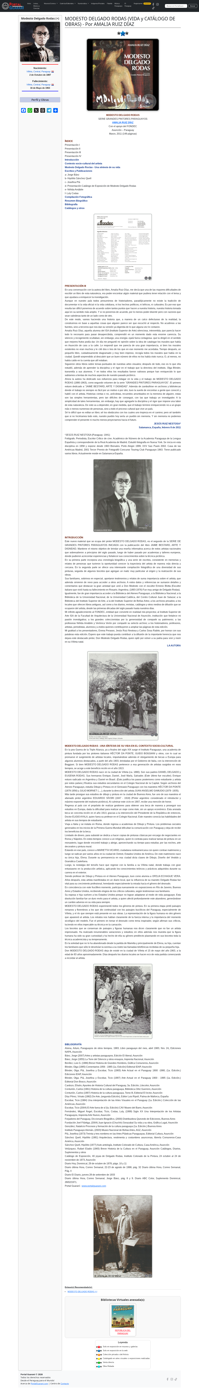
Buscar (192, 6)
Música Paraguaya (118, 5)
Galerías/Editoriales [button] (67, 3)
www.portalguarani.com (94, 1186)
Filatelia (109, 3)
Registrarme (142, 3)
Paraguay (46, 71)
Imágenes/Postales (98, 3)
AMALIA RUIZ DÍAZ (122, 122)
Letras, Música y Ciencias (36, 6)
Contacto (65, 1383)
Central (36, 71)
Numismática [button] (82, 3)
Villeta (29, 71)
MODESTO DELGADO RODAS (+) (82, 1292)
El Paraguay (128, 5)
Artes (29, 3)
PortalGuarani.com (39, 1383)
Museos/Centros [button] (50, 3)
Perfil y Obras (40, 99)
